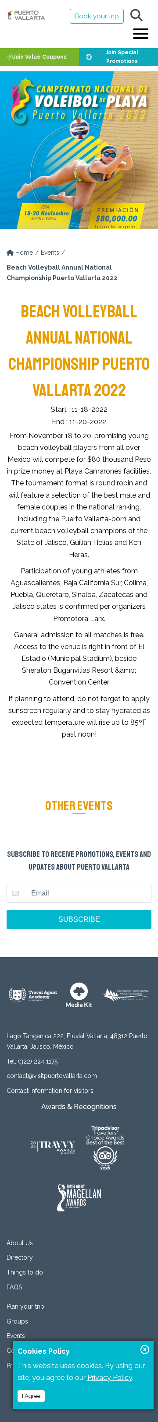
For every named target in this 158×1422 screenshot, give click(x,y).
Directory (20, 1257)
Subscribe (79, 919)
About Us (20, 1242)
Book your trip (97, 16)
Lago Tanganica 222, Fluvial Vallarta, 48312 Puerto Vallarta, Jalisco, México (77, 1041)
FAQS (14, 1287)
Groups (17, 1321)
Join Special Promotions (122, 56)
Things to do (25, 1272)
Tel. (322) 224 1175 (32, 1061)
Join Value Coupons (40, 57)
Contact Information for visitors (50, 1090)
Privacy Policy (109, 1377)
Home (23, 252)
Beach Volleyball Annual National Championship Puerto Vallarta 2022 (62, 272)
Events (50, 252)
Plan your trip (25, 1306)
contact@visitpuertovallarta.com (52, 1075)
